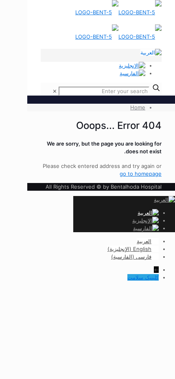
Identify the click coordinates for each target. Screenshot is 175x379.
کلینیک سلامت (143, 277)
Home (137, 107)
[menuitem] (148, 241)
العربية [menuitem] (144, 241)
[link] (54, 91)
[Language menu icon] (151, 52)
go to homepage (141, 173)
